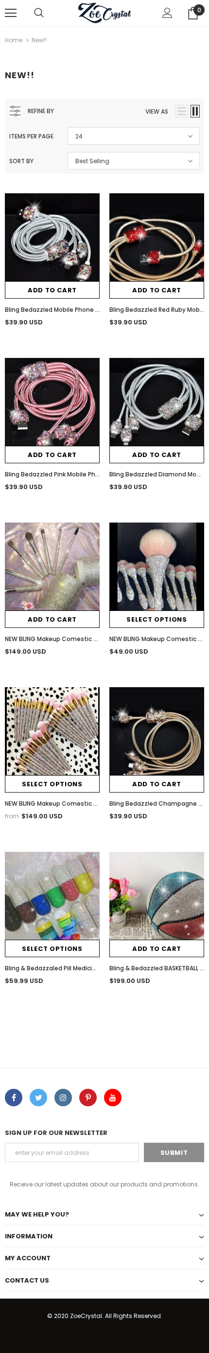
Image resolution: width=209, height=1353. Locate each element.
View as (156, 111)
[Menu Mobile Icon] (11, 13)
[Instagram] (63, 1097)
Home (13, 40)
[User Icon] (167, 13)
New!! (39, 40)
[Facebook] (13, 1097)
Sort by (21, 161)
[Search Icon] (39, 13)
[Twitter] (38, 1097)
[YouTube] (113, 1097)
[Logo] (104, 12)
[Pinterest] (88, 1097)
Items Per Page (31, 136)
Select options (156, 619)
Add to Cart (52, 290)
